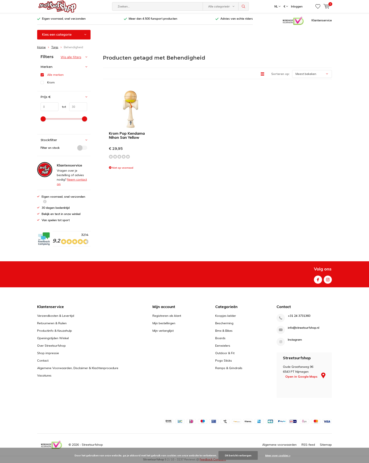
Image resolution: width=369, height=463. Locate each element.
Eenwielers (222, 346)
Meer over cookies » (277, 455)
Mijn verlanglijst (163, 331)
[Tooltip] (45, 202)
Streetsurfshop (92, 445)
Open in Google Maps (301, 376)
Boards (220, 338)
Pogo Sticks (223, 360)
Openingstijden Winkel (53, 338)
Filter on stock (50, 148)
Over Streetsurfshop (51, 346)
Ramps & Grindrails (228, 368)
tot (62, 107)
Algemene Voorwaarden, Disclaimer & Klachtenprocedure (77, 368)
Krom (51, 82)
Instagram (328, 280)
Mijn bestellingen (163, 323)
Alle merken (55, 75)
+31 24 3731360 (299, 316)
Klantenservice (322, 20)
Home (41, 47)
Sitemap (326, 445)
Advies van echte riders (236, 18)
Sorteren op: (280, 74)
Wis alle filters (71, 57)
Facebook (318, 280)
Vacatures (44, 375)
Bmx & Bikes (224, 331)
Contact (42, 360)
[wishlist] (317, 6)
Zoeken (244, 6)
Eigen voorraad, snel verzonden (64, 18)
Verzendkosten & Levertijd (55, 316)
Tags (54, 47)
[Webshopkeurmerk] (293, 20)
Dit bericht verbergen (238, 455)
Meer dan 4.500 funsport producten (153, 18)
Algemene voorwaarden (279, 445)
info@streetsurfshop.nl (303, 328)
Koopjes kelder (225, 316)
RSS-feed (308, 445)
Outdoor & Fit (224, 353)
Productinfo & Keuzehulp (54, 331)
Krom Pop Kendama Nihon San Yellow (127, 135)
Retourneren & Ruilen (52, 323)
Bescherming (224, 323)
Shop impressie (48, 353)
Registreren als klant (166, 316)
